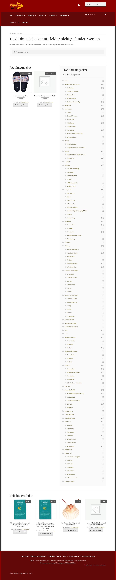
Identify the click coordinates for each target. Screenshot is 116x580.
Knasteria (70, 344)
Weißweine (70, 446)
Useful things (71, 218)
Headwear (70, 172)
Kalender (67, 242)
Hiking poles (71, 204)
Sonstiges (68, 386)
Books (67, 140)
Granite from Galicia (73, 400)
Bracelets (70, 228)
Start (13, 33)
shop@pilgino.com (80, 560)
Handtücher (71, 119)
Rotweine (70, 435)
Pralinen (69, 312)
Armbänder (70, 376)
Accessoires (71, 225)
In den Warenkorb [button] (20, 532)
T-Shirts (69, 179)
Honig (69, 305)
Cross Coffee (71, 341)
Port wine (70, 464)
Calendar (67, 161)
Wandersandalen (72, 263)
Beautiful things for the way (75, 393)
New (66, 334)
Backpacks (70, 193)
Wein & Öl (13, 22)
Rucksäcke (70, 130)
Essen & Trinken (72, 116)
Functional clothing (73, 168)
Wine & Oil (68, 453)
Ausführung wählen (21, 105)
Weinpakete (68, 449)
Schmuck (52, 15)
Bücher (41, 15)
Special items (69, 411)
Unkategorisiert (70, 418)
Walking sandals (72, 183)
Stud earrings (71, 239)
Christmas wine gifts (73, 457)
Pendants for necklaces (74, 235)
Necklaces (70, 232)
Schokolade (70, 316)
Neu (11, 15)
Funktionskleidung (73, 249)
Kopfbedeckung (72, 253)
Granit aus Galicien (73, 91)
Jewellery (68, 221)
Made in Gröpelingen (71, 270)
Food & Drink (71, 200)
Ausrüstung (19, 15)
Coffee (69, 281)
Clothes (67, 165)
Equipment (68, 190)
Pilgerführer (71, 158)
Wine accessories (72, 478)
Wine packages (69, 481)
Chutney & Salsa (72, 277)
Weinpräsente (71, 439)
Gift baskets (71, 284)
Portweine (70, 428)
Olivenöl (69, 425)
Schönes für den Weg (73, 102)
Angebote (25, 22)
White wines (71, 474)
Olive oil (69, 460)
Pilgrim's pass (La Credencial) (76, 147)
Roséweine (70, 432)
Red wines (70, 467)
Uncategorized (69, 414)
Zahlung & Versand (54, 556)
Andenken (63, 15)
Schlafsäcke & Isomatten (74, 133)
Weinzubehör (71, 442)
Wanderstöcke (71, 137)
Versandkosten (25, 102)
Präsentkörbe (71, 98)
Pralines (69, 291)
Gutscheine (70, 95)
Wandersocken (71, 267)
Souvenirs (70, 404)
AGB (64, 556)
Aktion (67, 81)
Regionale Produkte (71, 351)
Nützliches (70, 123)
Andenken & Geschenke (72, 84)
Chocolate (70, 274)
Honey (69, 288)
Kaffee (69, 309)
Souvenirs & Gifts (70, 390)
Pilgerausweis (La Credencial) (76, 154)
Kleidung (31, 15)
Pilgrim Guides (71, 144)
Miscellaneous (69, 319)
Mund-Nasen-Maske (71, 326)
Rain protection (72, 175)
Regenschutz (71, 256)
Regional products (70, 337)
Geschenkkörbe (72, 302)
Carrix (69, 112)
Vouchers (70, 407)
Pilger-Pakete (71, 126)
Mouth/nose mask (70, 323)
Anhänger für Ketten (73, 372)
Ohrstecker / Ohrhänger (74, 383)
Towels (69, 214)
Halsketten (70, 379)
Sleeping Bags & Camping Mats (77, 211)
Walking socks (71, 186)
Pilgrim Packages (72, 207)
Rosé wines (70, 471)
